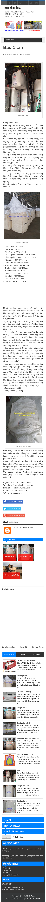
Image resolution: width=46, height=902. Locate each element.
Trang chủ (23, 647)
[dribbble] (31, 2)
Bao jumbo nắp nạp (14, 364)
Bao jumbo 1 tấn (10, 122)
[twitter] (15, 2)
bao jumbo (36, 184)
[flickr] (25, 2)
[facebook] (9, 2)
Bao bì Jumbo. (26, 54)
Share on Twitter (14, 508)
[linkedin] (36, 2)
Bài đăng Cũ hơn (38, 647)
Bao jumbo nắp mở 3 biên (16, 348)
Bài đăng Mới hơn (8, 647)
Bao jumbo (8, 139)
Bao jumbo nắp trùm (14, 332)
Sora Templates (19, 899)
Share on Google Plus (16, 515)
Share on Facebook (15, 501)
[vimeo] (20, 2)
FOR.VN (37, 899)
